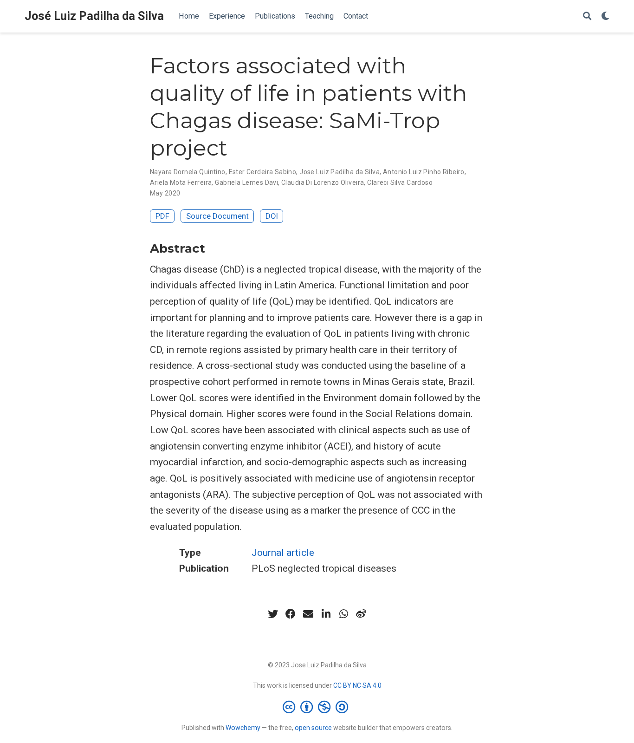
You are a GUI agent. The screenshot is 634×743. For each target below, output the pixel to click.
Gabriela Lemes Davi (246, 182)
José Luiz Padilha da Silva (94, 16)
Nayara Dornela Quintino (188, 172)
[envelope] (308, 614)
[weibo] (361, 614)
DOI (271, 216)
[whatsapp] (343, 614)
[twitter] (273, 614)
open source (313, 727)
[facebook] (291, 614)
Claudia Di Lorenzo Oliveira (322, 182)
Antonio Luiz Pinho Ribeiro (424, 172)
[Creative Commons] (317, 707)
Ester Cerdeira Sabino (263, 172)
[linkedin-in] (326, 614)
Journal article (283, 552)
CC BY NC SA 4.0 (357, 685)
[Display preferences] (605, 16)
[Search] (587, 16)
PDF (162, 216)
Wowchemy (243, 727)
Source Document (217, 216)
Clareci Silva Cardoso (400, 182)
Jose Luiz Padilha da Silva (339, 172)
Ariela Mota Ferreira (181, 182)
